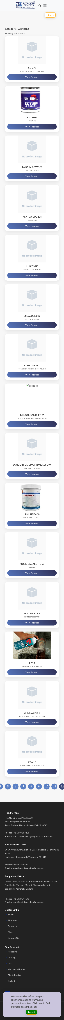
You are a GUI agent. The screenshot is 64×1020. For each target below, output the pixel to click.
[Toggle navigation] (45, 5)
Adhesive (12, 952)
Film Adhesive (14, 975)
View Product (32, 77)
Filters (50, 14)
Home (11, 914)
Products (12, 926)
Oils (10, 963)
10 (46, 786)
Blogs (10, 932)
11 (54, 786)
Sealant (11, 981)
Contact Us (13, 938)
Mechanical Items (16, 969)
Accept (31, 1012)
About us (12, 920)
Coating (12, 957)
